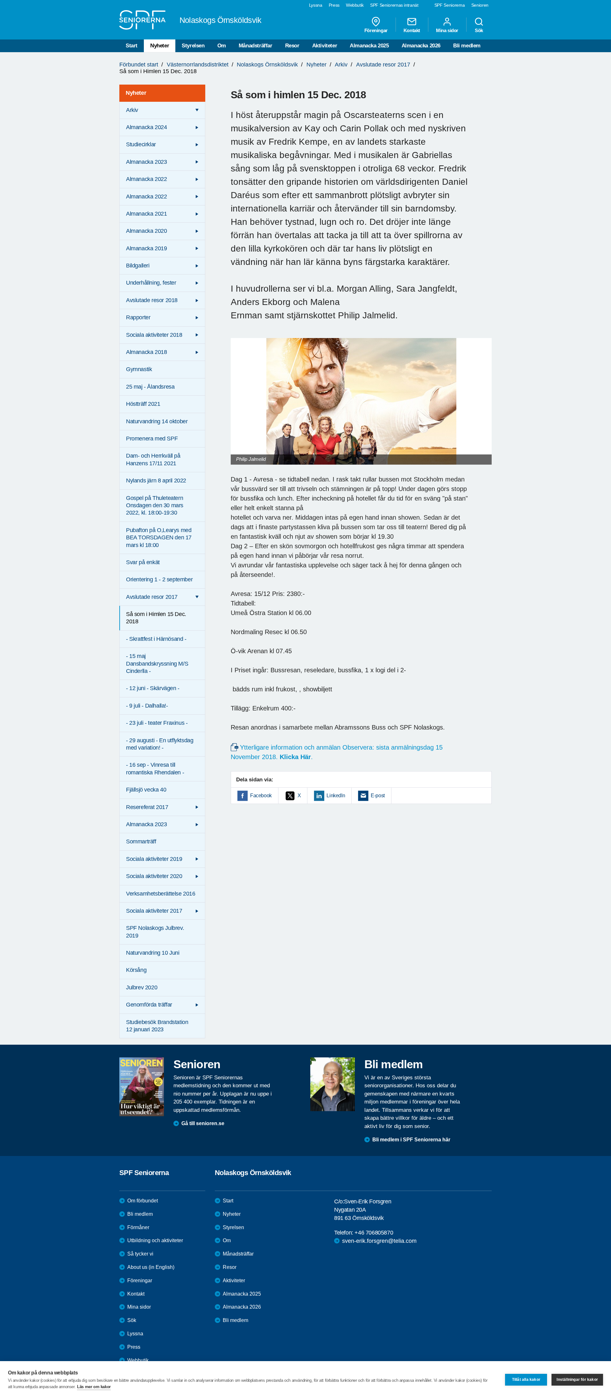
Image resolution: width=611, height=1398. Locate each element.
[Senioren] (141, 1086)
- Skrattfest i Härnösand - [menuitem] (156, 639)
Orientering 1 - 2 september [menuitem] (159, 579)
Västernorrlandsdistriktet (197, 64)
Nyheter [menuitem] (136, 93)
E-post (378, 795)
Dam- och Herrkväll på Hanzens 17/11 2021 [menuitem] (153, 459)
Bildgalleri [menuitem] (138, 265)
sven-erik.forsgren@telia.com (379, 1241)
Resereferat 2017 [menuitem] (147, 807)
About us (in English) (150, 1267)
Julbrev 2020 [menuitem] (141, 987)
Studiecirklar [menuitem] (141, 144)
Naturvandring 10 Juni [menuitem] (152, 953)
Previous (238, 407)
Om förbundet (142, 1200)
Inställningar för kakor (577, 1379)
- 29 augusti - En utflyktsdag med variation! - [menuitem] (159, 744)
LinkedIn (336, 795)
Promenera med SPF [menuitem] (152, 438)
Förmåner (138, 1227)
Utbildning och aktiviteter (155, 1240)
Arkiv (341, 64)
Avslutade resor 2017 (383, 64)
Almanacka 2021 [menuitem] (146, 214)
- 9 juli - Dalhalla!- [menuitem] (147, 705)
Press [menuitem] (334, 5)
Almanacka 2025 (369, 46)
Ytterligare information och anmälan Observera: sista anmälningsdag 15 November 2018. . (337, 752)
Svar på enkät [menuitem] (143, 562)
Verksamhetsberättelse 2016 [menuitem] (160, 893)
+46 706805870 (374, 1232)
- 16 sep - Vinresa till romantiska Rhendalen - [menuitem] (155, 768)
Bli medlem (467, 46)
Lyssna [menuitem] (315, 5)
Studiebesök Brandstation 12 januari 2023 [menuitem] (157, 1026)
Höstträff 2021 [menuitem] (143, 404)
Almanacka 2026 (421, 46)
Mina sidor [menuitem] (447, 30)
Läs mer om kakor (94, 1386)
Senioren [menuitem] (479, 5)
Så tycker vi (140, 1253)
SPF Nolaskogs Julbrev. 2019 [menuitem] (155, 931)
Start (131, 46)
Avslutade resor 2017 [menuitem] (152, 597)
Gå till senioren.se (202, 1123)
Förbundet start (138, 64)
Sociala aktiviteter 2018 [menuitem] (154, 335)
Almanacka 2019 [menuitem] (146, 248)
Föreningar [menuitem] (376, 30)
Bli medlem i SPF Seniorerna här (411, 1139)
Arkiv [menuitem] (132, 110)
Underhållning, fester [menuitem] (151, 283)
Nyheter (159, 46)
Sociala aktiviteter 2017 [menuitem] (154, 911)
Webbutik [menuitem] (355, 5)
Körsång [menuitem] (136, 970)
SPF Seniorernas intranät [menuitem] (394, 5)
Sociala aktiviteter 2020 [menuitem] (154, 876)
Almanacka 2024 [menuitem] (146, 127)
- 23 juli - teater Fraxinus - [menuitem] (156, 723)
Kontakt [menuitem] (412, 30)
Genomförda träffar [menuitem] (149, 1004)
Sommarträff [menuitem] (141, 841)
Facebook (261, 795)
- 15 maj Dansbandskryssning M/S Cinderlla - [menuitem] (157, 663)
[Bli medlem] (332, 1084)
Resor (292, 46)
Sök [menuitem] (479, 30)
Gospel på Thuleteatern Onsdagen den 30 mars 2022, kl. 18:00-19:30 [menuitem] (154, 505)
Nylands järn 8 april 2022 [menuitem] (156, 480)
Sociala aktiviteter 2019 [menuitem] (154, 859)
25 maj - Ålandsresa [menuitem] (150, 387)
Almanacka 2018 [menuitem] (146, 352)
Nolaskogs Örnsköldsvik (267, 64)
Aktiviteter (324, 46)
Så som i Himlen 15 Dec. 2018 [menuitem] (156, 618)
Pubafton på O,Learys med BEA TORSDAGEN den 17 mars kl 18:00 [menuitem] (159, 537)
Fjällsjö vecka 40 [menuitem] (146, 789)
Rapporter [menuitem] (138, 317)
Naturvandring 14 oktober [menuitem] (156, 421)
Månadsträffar (255, 46)
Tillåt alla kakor (526, 1379)
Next (485, 407)
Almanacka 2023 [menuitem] (146, 162)
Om (221, 46)
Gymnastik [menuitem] (139, 369)
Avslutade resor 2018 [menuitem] (152, 300)
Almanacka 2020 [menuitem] (146, 231)
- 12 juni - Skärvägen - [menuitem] (152, 688)
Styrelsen (193, 46)
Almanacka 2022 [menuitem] (146, 179)
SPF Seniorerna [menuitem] (449, 5)
